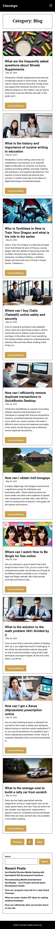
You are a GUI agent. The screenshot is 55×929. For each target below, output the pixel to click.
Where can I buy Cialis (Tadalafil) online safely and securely (25, 314)
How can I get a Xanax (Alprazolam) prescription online (23, 710)
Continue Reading (16, 105)
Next (39, 841)
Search (8, 856)
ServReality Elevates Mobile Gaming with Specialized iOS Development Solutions (24, 874)
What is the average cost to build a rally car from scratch (26, 790)
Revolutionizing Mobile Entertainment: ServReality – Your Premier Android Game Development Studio (25, 882)
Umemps (10, 6)
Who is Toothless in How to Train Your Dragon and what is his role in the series (27, 232)
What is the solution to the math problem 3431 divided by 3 (27, 631)
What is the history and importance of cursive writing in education (26, 147)
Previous (17, 841)
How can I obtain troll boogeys (27, 478)
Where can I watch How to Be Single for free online (26, 554)
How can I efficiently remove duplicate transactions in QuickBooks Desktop (25, 396)
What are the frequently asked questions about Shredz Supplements (26, 65)
